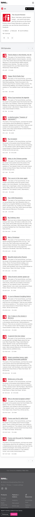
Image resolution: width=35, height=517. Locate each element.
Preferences (5, 514)
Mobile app (15, 506)
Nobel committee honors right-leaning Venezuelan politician (18, 358)
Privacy (9, 485)
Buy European (12, 139)
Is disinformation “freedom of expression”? (17, 118)
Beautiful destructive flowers (17, 257)
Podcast (30, 8)
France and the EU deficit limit (18, 418)
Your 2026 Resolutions (15, 198)
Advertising (4, 507)
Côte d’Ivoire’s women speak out (18, 276)
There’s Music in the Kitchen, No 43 (19, 55)
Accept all (13, 514)
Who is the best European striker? (19, 399)
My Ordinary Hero (14, 217)
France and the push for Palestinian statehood (19, 439)
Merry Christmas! (13, 237)
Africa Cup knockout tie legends (18, 97)
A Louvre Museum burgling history (19, 296)
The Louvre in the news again (17, 178)
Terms (3, 485)
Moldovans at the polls (15, 379)
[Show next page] (32, 48)
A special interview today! (16, 336)
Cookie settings (18, 485)
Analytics (15, 500)
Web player (15, 503)
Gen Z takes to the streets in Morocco (17, 317)
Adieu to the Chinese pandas (17, 158)
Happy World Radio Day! (16, 76)
